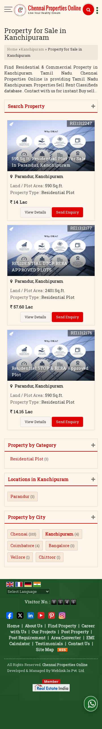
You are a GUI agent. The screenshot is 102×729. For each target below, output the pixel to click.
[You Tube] (41, 615)
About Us (33, 625)
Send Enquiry (67, 212)
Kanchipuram (32, 49)
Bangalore (59, 545)
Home (12, 49)
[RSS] (63, 649)
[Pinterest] (51, 615)
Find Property (62, 625)
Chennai (19, 534)
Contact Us (79, 643)
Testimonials (49, 643)
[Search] (88, 9)
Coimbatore (22, 545)
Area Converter (66, 637)
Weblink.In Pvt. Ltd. (68, 670)
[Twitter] (20, 615)
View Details (35, 212)
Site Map (45, 649)
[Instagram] (62, 615)
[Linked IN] (30, 615)
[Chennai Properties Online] (48, 10)
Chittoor (47, 557)
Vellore (17, 557)
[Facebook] (9, 615)
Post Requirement (27, 637)
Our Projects (44, 631)
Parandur (19, 496)
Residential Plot (26, 459)
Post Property (75, 631)
